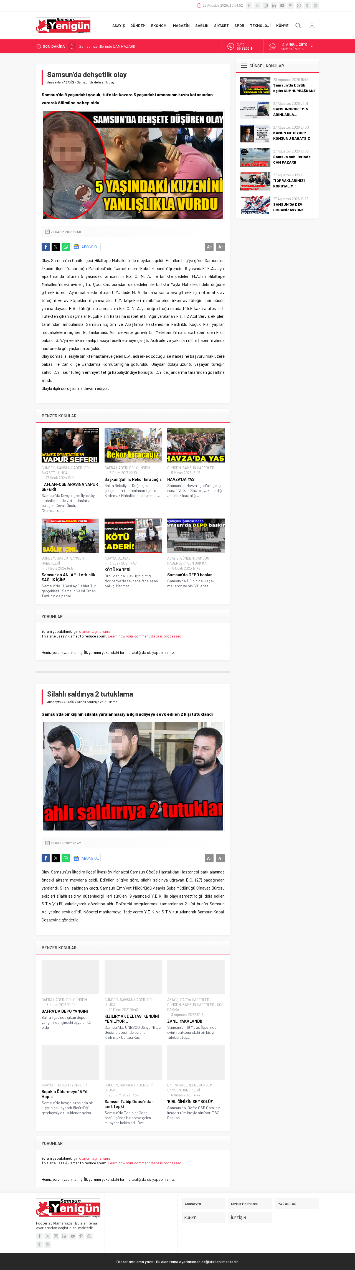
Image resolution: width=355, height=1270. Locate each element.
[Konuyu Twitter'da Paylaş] (56, 247)
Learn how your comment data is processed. (145, 636)
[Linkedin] (274, 5)
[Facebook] (249, 5)
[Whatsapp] (299, 5)
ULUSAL (63, 473)
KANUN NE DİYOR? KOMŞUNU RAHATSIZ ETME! (291, 138)
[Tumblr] (307, 5)
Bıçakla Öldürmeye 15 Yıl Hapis (64, 1094)
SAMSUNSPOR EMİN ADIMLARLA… (290, 111)
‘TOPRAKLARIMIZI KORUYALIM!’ (289, 183)
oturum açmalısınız (94, 631)
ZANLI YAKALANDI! (184, 1020)
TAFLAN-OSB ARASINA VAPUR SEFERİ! (70, 487)
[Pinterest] (290, 5)
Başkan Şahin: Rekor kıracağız (133, 479)
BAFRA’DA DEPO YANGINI (65, 1011)
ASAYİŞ (69, 82)
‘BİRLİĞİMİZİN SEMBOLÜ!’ (190, 1101)
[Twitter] (257, 5)
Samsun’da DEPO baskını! (191, 574)
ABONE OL (90, 246)
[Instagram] (265, 5)
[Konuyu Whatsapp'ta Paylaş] (66, 247)
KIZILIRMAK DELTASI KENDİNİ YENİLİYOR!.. (132, 1018)
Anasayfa (54, 82)
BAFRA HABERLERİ (120, 468)
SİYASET (48, 473)
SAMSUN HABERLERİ (73, 468)
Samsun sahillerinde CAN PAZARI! (107, 46)
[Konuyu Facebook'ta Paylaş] (46, 247)
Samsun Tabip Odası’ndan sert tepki (129, 1104)
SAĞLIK (63, 558)
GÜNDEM (48, 468)
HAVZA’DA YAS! (181, 479)
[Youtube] (282, 5)
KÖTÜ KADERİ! (118, 569)
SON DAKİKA (197, 563)
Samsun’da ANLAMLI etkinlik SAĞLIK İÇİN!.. (68, 577)
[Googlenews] (315, 5)
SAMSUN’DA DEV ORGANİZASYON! (288, 207)
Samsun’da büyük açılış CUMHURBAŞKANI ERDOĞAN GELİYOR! (294, 90)
